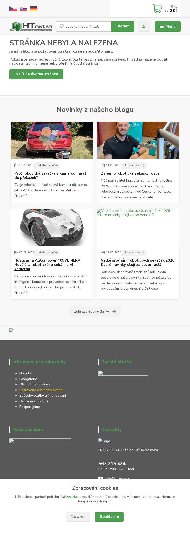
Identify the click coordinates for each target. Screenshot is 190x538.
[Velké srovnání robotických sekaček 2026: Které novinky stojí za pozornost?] (138, 227)
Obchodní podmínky (34, 384)
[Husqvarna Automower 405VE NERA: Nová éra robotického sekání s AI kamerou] (52, 227)
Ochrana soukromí (34, 401)
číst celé (20, 195)
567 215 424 (111, 463)
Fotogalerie (28, 379)
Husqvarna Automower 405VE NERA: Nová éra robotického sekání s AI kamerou (47, 264)
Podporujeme (29, 406)
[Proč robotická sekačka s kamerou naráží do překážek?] (52, 140)
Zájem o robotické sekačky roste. (131, 173)
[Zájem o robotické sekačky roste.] (138, 140)
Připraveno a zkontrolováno (41, 390)
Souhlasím (109, 516)
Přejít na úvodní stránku (36, 74)
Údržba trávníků (47, 165)
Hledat (122, 26)
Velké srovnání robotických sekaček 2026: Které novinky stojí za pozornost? (138, 262)
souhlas (73, 497)
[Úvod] (30, 26)
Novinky (25, 373)
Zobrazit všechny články (91, 311)
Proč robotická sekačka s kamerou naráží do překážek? (50, 175)
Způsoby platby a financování (42, 395)
